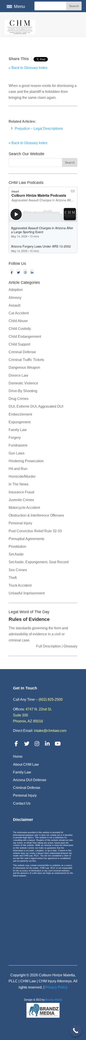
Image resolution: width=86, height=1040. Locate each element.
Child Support (19, 344)
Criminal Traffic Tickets (26, 360)
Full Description (49, 646)
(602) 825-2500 (51, 699)
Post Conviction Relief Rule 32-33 (35, 531)
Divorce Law (18, 375)
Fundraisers (18, 445)
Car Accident (19, 313)
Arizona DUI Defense (29, 780)
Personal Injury (20, 523)
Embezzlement (20, 414)
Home (17, 756)
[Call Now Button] (75, 1031)
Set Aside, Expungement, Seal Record (39, 562)
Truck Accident (20, 585)
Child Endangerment (25, 336)
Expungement (19, 422)
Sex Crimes (18, 570)
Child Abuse (18, 321)
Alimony (15, 298)
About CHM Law (26, 764)
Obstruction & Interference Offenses (36, 515)
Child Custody (20, 328)
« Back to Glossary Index (28, 68)
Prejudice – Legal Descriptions (39, 128)
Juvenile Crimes (21, 500)
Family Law (18, 430)
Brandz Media (53, 999)
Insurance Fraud (21, 492)
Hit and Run (18, 469)
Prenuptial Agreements (26, 539)
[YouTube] (57, 743)
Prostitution (17, 546)
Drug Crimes (18, 399)
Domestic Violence (23, 383)
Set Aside (16, 554)
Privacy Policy (56, 987)
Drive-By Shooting (23, 391)
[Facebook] (11, 271)
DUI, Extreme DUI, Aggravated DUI (36, 406)
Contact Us (21, 803)
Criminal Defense (22, 352)
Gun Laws (16, 453)
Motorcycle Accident (24, 508)
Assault (14, 305)
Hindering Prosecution (26, 461)
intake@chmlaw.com (50, 731)
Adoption (16, 290)
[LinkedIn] (32, 271)
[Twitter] (18, 271)
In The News (18, 484)
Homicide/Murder (22, 476)
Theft (13, 578)
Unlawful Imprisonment (27, 593)
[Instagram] (25, 271)
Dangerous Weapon (24, 367)
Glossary (70, 646)
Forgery (15, 437)
